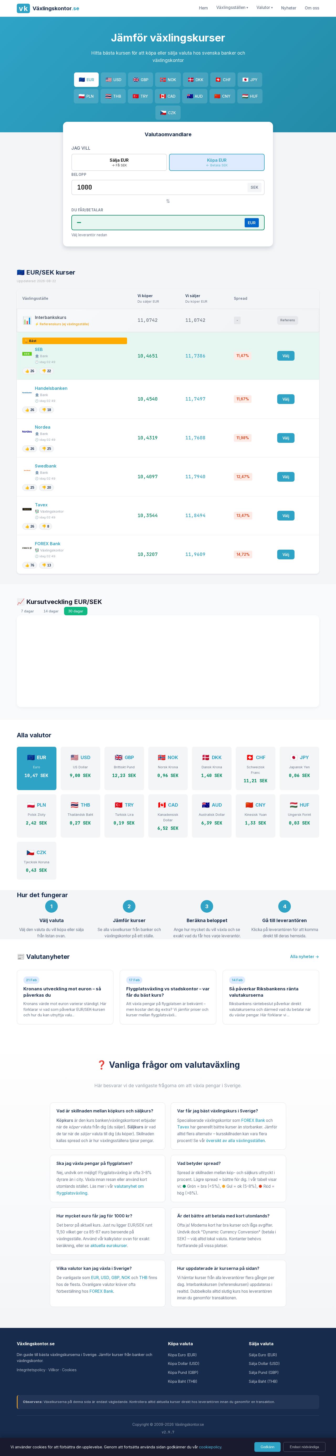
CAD (167, 96)
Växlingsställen (232, 7)
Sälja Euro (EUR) (263, 1355)
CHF (223, 79)
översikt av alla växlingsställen (235, 1140)
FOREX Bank (48, 543)
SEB (39, 349)
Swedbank (46, 466)
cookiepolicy (210, 1447)
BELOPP (78, 174)
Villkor (53, 1370)
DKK (195, 79)
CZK (168, 112)
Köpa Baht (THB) (182, 1381)
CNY (222, 96)
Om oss (312, 8)
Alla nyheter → (304, 956)
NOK (168, 79)
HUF (250, 96)
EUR (86, 79)
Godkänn (267, 1447)
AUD (195, 96)
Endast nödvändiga (304, 1447)
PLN (86, 96)
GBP (140, 79)
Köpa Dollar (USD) (184, 1363)
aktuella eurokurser (108, 1245)
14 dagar (51, 611)
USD (113, 79)
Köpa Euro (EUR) (182, 1355)
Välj (285, 356)
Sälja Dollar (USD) (264, 1363)
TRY (140, 96)
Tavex (42, 504)
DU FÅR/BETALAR (87, 210)
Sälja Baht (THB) (263, 1381)
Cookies (69, 1370)
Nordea (43, 427)
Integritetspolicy (31, 1370)
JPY (250, 79)
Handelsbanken (52, 388)
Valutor (264, 7)
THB (113, 96)
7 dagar (27, 611)
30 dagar (75, 611)
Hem (203, 8)
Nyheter (288, 8)
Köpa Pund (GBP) (183, 1372)
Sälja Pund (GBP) (264, 1372)
